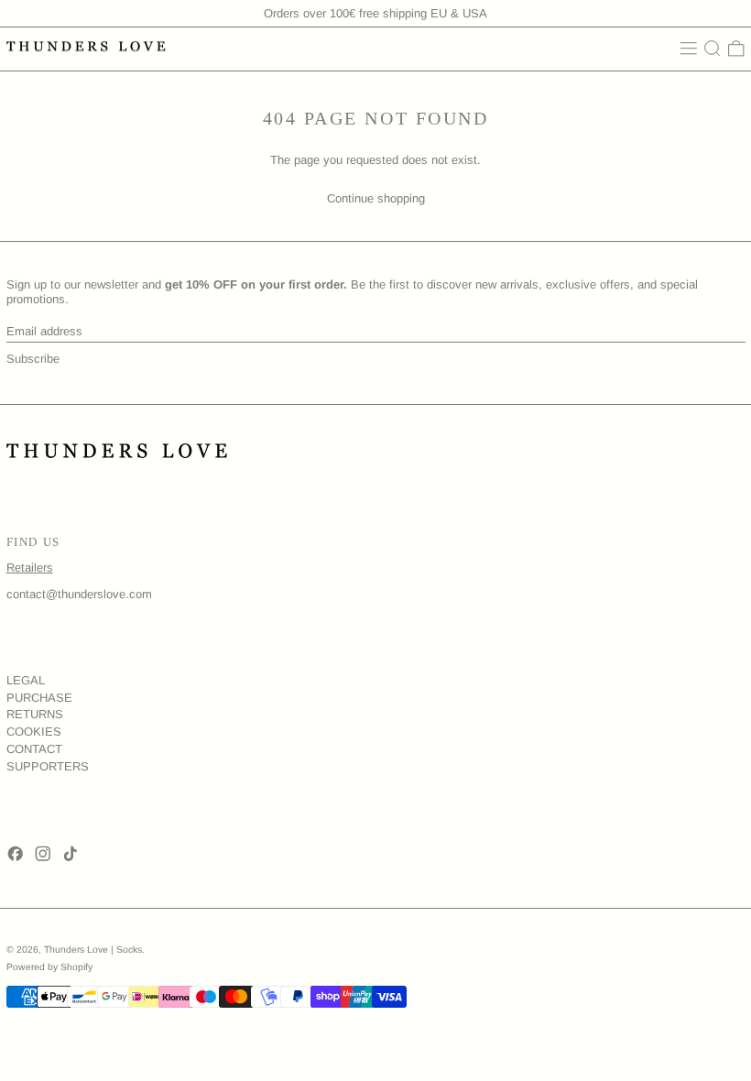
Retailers (29, 567)
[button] (712, 48)
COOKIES (33, 731)
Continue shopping (376, 198)
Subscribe (33, 359)
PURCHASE (39, 697)
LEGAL (25, 680)
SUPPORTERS (47, 766)
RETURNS (34, 714)
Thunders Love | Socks (93, 950)
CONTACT (34, 749)
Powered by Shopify (49, 967)
